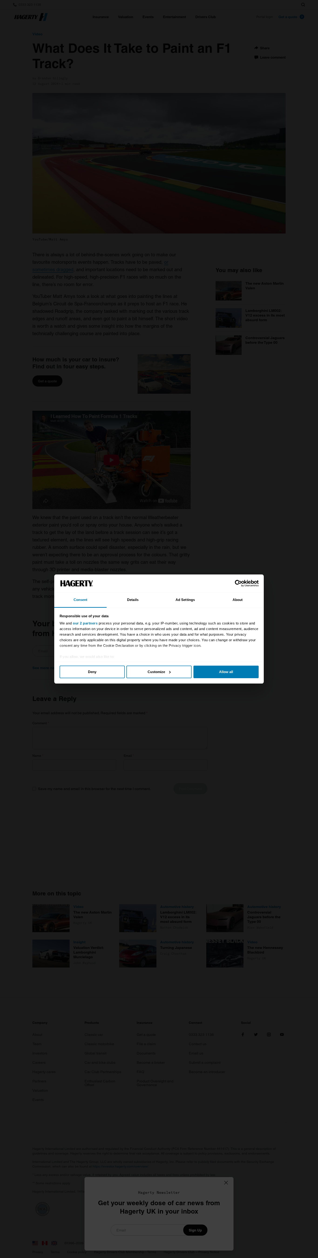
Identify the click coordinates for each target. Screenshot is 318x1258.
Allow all (226, 672)
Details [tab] (133, 600)
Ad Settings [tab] (185, 600)
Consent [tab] (81, 600)
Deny (92, 672)
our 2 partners (85, 623)
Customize (156, 672)
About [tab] (238, 600)
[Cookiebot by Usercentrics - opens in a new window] (238, 583)
